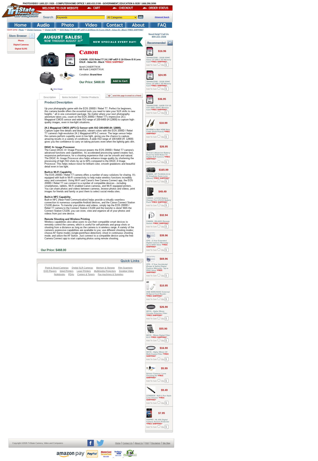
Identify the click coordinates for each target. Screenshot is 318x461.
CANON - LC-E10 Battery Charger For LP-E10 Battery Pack (158, 200)
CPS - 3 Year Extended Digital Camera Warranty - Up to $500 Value (157, 244)
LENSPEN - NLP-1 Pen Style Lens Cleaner (158, 398)
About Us (139, 443)
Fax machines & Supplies (110, 274)
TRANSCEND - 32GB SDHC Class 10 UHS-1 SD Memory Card (158, 84)
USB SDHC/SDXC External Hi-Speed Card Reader (158, 294)
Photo (21, 30)
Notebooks (59, 274)
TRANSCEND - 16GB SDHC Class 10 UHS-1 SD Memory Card (158, 60)
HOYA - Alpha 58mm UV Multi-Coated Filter (157, 354)
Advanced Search (162, 17)
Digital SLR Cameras (82, 268)
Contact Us (128, 443)
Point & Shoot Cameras (56, 268)
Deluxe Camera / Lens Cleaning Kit (156, 376)
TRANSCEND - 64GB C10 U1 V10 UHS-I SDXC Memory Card (158, 108)
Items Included (69, 97)
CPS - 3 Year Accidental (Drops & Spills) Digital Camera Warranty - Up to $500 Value (157, 268)
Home (118, 443)
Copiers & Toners (86, 274)
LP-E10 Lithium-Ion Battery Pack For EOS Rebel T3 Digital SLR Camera (158, 156)
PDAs (71, 274)
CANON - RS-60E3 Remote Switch (158, 222)
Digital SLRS (50, 30)
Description (50, 97)
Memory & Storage (105, 268)
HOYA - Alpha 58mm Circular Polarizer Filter (156, 313)
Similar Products (90, 97)
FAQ (147, 443)
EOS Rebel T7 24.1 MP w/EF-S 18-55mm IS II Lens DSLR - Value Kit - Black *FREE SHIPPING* (101, 30)
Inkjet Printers (66, 271)
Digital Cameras (34, 30)
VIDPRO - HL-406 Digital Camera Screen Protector (157, 422)
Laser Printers (84, 271)
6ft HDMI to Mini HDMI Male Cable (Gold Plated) (158, 131)
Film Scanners (125, 268)
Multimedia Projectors (105, 271)
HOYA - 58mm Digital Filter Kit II (158, 336)
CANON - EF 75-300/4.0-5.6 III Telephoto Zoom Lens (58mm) (158, 176)
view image (58, 89)
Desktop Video (126, 271)
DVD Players (50, 271)
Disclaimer (155, 443)
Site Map (166, 443)
